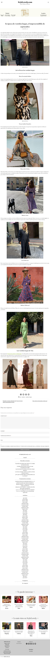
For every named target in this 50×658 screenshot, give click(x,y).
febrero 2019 (25, 550)
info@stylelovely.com (25, 454)
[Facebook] (27, 644)
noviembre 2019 (25, 538)
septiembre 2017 (25, 573)
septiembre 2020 (25, 524)
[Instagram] (33, 644)
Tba (20, 397)
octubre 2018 (25, 555)
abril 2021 (25, 514)
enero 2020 (25, 535)
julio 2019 (25, 543)
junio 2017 (25, 577)
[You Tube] (35, 644)
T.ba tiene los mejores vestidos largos (14, 353)
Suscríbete (31, 651)
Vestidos (23, 397)
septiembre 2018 (25, 557)
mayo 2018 (25, 562)
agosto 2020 (25, 525)
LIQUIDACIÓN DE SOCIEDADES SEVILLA (24, 481)
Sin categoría (25, 583)
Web (2, 440)
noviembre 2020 (25, 521)
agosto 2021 (25, 509)
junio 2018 (25, 561)
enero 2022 (25, 502)
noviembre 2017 (25, 570)
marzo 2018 (25, 565)
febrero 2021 (25, 517)
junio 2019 (25, 544)
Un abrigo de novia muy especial (27, 489)
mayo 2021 (25, 513)
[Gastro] (31, 602)
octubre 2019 (25, 539)
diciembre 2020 (25, 520)
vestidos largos (29, 397)
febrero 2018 (25, 566)
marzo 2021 (25, 516)
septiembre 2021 (25, 507)
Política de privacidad (7, 652)
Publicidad (7, 644)
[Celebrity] (18, 629)
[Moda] (18, 602)
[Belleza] (43, 602)
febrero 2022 (25, 500)
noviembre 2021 (25, 505)
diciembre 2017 (25, 569)
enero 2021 (25, 518)
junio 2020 (25, 528)
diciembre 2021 (25, 503)
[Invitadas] (43, 629)
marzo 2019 (25, 548)
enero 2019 (25, 551)
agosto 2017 (25, 575)
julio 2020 (25, 527)
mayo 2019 (25, 546)
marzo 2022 (25, 499)
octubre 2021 (25, 506)
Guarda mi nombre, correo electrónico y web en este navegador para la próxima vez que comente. (25, 446)
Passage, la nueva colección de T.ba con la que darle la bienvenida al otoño (12, 401)
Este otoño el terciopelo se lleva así (40, 400)
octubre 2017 (25, 572)
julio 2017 (25, 576)
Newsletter (31, 649)
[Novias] (6, 602)
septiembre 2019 (25, 540)
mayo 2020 (25, 529)
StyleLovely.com (25, 2)
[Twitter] (29, 644)
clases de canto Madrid (20, 487)
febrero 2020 (25, 533)
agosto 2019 (25, 542)
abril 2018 (25, 564)
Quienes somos (7, 643)
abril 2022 (25, 498)
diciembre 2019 (25, 536)
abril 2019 (25, 547)
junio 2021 (25, 511)
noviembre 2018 (25, 554)
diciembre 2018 (25, 553)
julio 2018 (25, 559)
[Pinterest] (31, 644)
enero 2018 (25, 568)
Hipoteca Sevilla (19, 484)
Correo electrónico (6, 435)
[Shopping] (6, 629)
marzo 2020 (25, 532)
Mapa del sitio (7, 646)
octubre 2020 (25, 522)
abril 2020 (25, 531)
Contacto (7, 647)
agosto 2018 (25, 558)
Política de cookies (7, 653)
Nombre (3, 431)
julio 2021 (25, 510)
